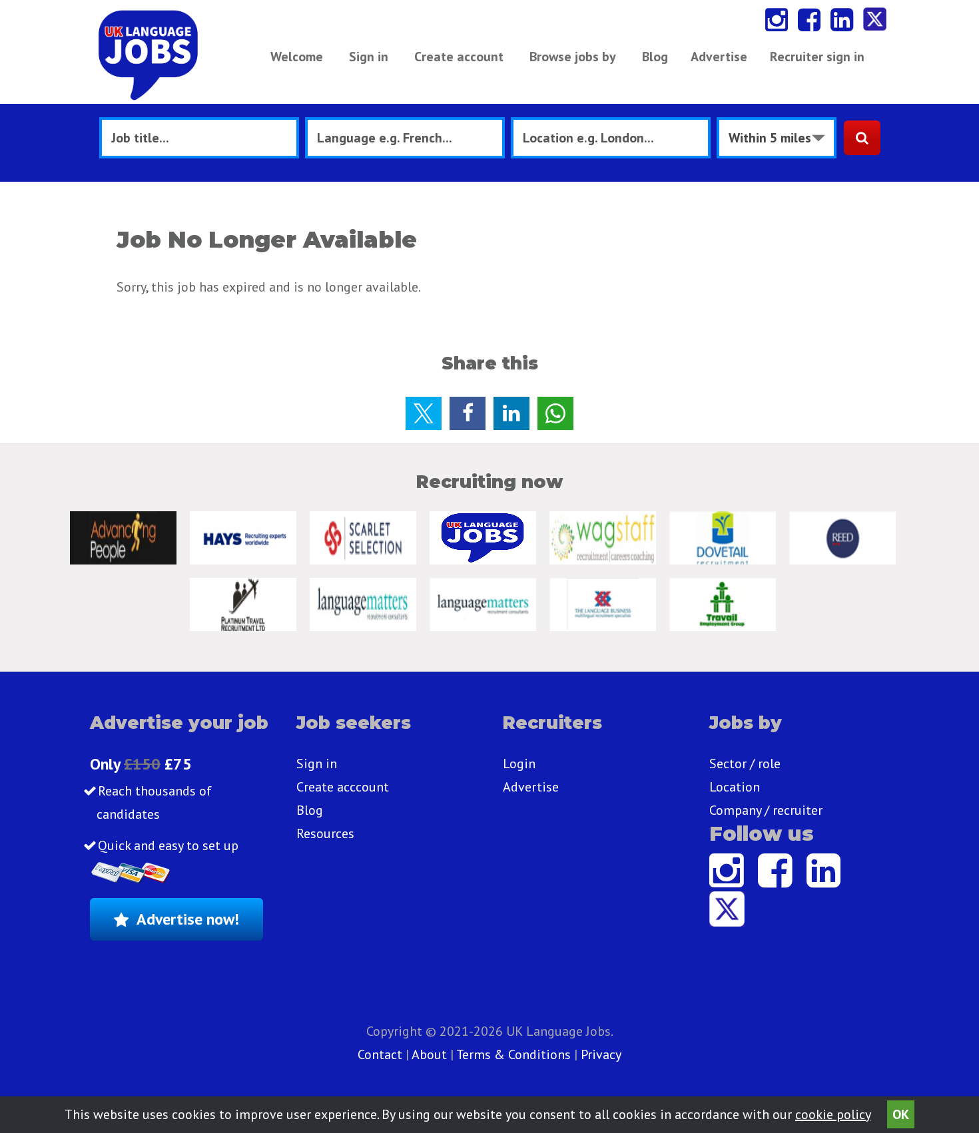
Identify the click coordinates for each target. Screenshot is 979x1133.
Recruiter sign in (817, 56)
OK (900, 1114)
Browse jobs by (572, 56)
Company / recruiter (765, 810)
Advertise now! (188, 919)
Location (734, 786)
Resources (325, 833)
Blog (655, 56)
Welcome (296, 56)
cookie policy (832, 1114)
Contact (382, 1054)
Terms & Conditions (513, 1054)
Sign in (368, 56)
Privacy (601, 1054)
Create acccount (342, 786)
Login (519, 763)
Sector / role (745, 763)
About (429, 1054)
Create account (458, 56)
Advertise (719, 56)
